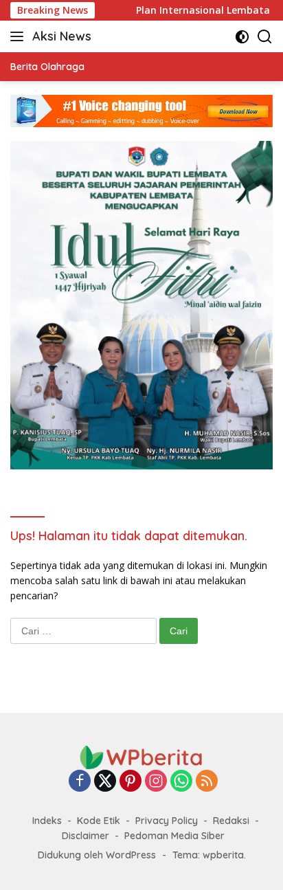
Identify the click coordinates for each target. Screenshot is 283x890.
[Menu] (19, 36)
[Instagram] (156, 782)
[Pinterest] (131, 782)
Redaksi (231, 820)
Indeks (47, 820)
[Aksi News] (141, 756)
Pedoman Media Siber (174, 836)
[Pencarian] (265, 36)
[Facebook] (80, 782)
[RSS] (207, 782)
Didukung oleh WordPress (97, 855)
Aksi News (61, 36)
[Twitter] (105, 782)
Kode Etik (98, 820)
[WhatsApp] (181, 782)
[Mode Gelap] (242, 36)
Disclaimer (85, 836)
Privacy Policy (166, 820)
